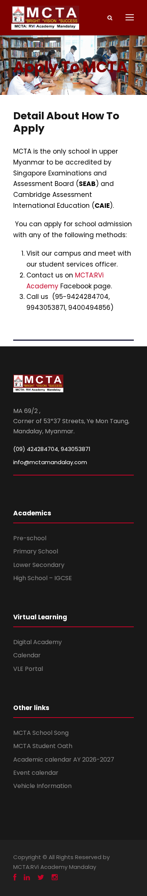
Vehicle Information (42, 786)
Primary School (35, 551)
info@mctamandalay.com (50, 462)
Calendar (27, 655)
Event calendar (35, 772)
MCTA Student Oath (42, 746)
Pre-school (29, 538)
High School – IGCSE (42, 578)
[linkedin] (27, 878)
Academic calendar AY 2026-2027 (63, 759)
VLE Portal (28, 668)
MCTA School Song (41, 732)
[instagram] (55, 878)
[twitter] (40, 878)
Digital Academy (37, 642)
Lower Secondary (38, 565)
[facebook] (14, 878)
